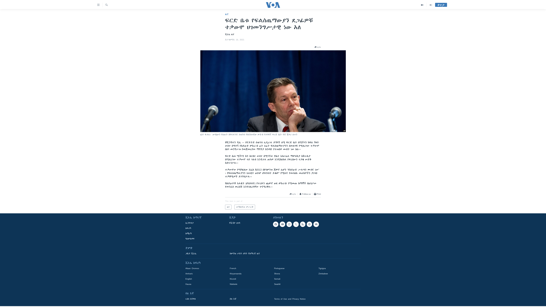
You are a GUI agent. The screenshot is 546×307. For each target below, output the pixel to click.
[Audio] (431, 5)
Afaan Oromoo (192, 268)
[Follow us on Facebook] (275, 224)
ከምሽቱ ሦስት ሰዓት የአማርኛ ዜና (245, 253)
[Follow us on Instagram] (289, 224)
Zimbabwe (323, 273)
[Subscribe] (316, 224)
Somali (277, 279)
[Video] (422, 5)
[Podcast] (309, 224)
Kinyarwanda (235, 273)
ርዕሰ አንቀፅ (190, 299)
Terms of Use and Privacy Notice (290, 299)
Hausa (188, 284)
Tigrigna (322, 268)
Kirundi (233, 279)
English (188, 279)
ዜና (227, 14)
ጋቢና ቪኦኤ (190, 253)
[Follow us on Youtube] (282, 224)
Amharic (189, 273)
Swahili (277, 284)
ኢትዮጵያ (189, 223)
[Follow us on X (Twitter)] (296, 224)
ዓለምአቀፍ (190, 238)
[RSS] (302, 224)
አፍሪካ (188, 228)
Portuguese (279, 268)
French (233, 268)
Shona (277, 273)
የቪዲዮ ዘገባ (234, 223)
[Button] (317, 47)
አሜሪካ (188, 233)
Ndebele (233, 284)
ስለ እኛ (233, 299)
